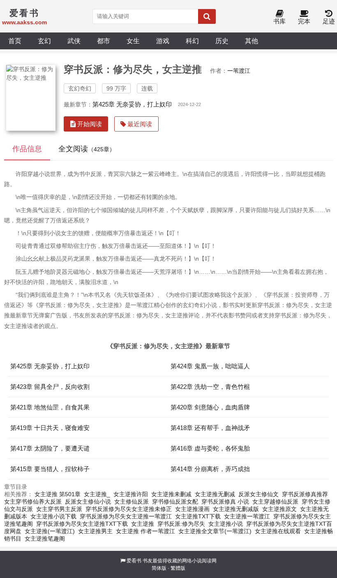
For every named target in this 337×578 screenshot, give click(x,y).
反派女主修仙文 (258, 494)
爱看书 (134, 561)
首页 (14, 40)
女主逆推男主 (95, 531)
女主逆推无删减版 (236, 509)
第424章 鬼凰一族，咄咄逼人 (210, 366)
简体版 (159, 568)
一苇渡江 (238, 70)
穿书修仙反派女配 (175, 501)
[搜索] (207, 16)
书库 (279, 21)
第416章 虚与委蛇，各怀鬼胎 (210, 448)
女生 (133, 40)
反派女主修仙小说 (88, 501)
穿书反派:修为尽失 (181, 523)
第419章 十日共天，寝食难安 (50, 427)
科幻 (192, 40)
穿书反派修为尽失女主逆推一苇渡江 (126, 516)
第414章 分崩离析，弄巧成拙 (210, 468)
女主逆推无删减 (215, 494)
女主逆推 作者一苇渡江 (145, 531)
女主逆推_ (97, 494)
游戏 (162, 40)
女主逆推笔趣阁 (45, 538)
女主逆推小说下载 (53, 516)
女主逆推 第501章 (58, 494)
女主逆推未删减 (171, 494)
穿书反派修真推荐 (305, 494)
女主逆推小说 (225, 523)
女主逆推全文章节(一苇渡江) (215, 531)
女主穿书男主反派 (59, 509)
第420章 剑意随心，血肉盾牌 (210, 407)
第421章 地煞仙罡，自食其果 (50, 407)
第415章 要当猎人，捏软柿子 (50, 468)
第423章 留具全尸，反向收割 (50, 386)
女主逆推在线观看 (278, 531)
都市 (103, 40)
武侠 (74, 40)
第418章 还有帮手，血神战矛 (210, 427)
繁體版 (178, 568)
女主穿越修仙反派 (275, 501)
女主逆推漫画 (192, 509)
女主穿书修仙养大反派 (33, 501)
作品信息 (27, 149)
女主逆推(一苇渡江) (50, 531)
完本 (304, 21)
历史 (222, 40)
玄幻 (44, 40)
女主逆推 (142, 523)
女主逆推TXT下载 (198, 516)
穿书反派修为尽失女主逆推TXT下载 (82, 523)
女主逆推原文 (279, 509)
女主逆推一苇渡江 (247, 516)
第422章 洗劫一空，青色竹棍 (210, 386)
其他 (251, 40)
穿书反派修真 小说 (225, 501)
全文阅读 (86, 149)
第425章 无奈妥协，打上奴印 (132, 104)
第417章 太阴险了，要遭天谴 (50, 448)
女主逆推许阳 (130, 494)
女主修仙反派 (131, 501)
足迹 (329, 21)
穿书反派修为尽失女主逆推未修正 (128, 509)
